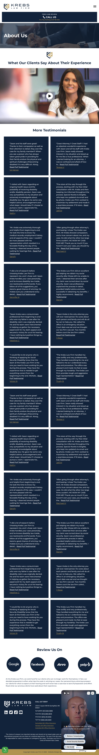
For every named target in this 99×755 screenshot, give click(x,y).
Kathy (12, 213)
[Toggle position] (88, 693)
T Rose (59, 338)
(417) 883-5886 (48, 711)
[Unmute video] (64, 693)
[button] (49, 96)
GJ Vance (14, 170)
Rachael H (61, 251)
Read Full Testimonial (19, 167)
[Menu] (95, 6)
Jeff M (59, 210)
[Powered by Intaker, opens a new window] (82, 751)
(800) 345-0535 (46, 720)
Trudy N (60, 381)
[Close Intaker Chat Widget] (92, 693)
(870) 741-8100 (46, 717)
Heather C (14, 340)
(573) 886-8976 (47, 714)
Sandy (13, 256)
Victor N (13, 381)
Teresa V (60, 167)
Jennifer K (14, 297)
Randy (59, 300)
